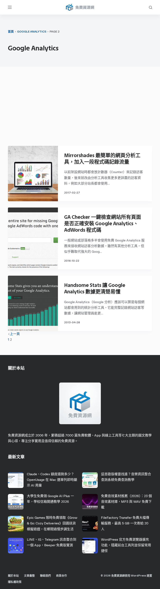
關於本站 (13, 575)
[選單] (10, 7)
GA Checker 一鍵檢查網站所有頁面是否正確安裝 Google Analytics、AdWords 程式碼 (102, 223)
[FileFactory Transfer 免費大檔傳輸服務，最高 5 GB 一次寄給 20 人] (90, 523)
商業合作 (61, 575)
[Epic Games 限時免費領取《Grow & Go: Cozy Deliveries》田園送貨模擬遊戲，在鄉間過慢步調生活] (16, 523)
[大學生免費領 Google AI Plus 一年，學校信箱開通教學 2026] (16, 502)
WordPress (138, 575)
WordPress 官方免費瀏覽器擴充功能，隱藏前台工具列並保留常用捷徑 (126, 545)
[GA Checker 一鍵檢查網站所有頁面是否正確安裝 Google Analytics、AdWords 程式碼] (33, 238)
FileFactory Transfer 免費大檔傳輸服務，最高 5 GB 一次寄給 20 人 (125, 523)
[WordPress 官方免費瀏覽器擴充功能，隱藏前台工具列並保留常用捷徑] (90, 545)
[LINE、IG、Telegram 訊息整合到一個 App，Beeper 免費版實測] (16, 545)
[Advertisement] (80, 108)
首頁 (11, 31)
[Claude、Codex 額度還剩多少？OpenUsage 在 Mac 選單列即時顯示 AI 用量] (16, 480)
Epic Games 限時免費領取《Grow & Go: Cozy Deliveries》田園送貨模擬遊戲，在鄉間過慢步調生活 (52, 523)
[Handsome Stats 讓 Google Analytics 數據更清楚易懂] (33, 303)
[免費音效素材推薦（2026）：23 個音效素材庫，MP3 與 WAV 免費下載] (90, 502)
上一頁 (15, 334)
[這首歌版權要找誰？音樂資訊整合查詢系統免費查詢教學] (90, 480)
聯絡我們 (45, 575)
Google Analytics (31, 31)
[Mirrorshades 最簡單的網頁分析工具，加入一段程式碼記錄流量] (33, 173)
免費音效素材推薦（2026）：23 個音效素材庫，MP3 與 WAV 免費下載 (126, 501)
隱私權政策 (14, 581)
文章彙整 (29, 575)
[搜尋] (150, 7)
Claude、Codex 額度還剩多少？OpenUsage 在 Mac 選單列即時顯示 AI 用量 (52, 479)
